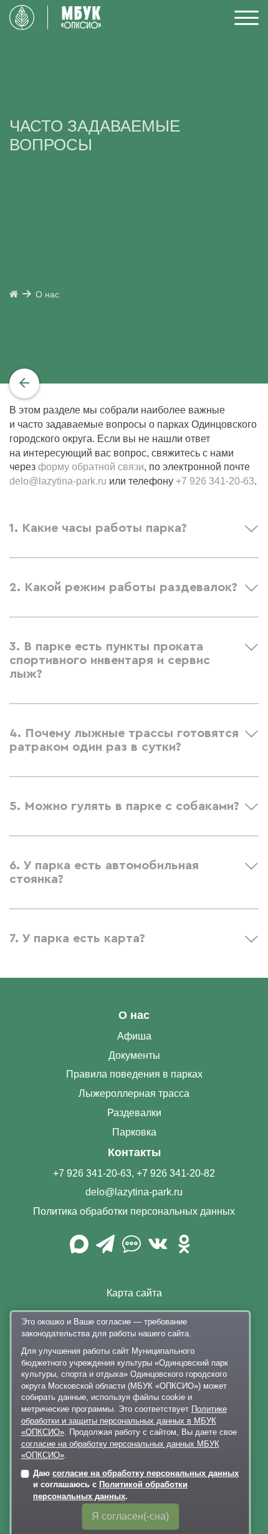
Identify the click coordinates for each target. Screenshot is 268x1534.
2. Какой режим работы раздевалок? (123, 587)
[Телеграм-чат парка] (131, 1248)
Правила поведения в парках (134, 1074)
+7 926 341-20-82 (175, 1173)
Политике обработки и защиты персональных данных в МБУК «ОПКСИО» (124, 1420)
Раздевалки (134, 1112)
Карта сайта (134, 1293)
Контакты (134, 1152)
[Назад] (24, 383)
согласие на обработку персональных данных (145, 1473)
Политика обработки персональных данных (134, 1211)
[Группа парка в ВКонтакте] (157, 1248)
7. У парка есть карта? (77, 938)
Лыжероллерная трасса (134, 1093)
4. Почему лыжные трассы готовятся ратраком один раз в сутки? (124, 740)
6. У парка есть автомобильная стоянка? (104, 872)
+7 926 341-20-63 (215, 481)
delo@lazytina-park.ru (58, 481)
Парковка (134, 1132)
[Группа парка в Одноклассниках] (184, 1248)
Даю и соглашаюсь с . (136, 1485)
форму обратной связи (91, 466)
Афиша (134, 1036)
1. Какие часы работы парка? (98, 528)
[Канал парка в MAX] (79, 1248)
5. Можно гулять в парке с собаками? (124, 806)
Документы (134, 1055)
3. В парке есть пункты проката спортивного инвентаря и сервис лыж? (109, 660)
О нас (47, 294)
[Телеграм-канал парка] (105, 1248)
